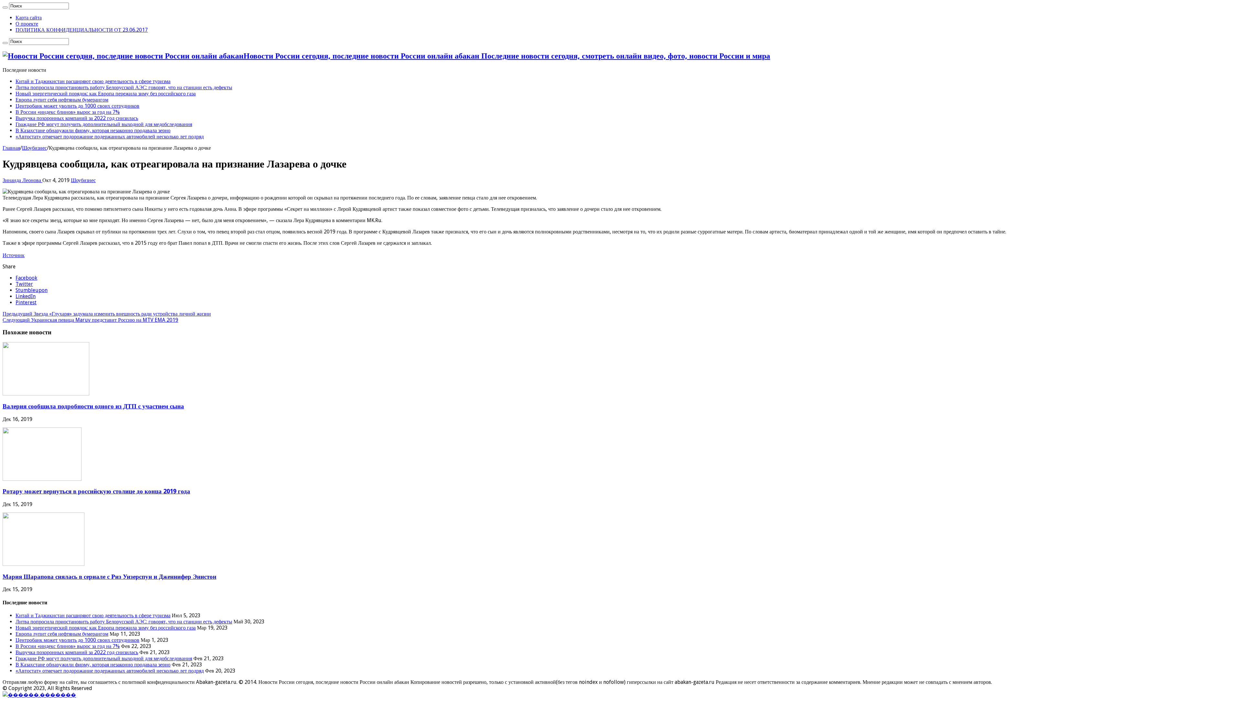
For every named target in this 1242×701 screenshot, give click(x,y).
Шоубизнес (34, 148)
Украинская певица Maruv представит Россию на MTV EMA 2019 (90, 320)
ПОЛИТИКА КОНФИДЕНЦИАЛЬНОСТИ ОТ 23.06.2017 (82, 30)
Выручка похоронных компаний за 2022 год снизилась (77, 118)
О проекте (27, 24)
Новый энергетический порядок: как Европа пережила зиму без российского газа (106, 94)
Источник (14, 255)
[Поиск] (5, 7)
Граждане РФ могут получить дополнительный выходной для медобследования (104, 124)
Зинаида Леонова (22, 180)
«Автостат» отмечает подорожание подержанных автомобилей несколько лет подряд (110, 137)
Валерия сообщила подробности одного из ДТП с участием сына (93, 406)
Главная (11, 148)
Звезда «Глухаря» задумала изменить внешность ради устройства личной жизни (107, 314)
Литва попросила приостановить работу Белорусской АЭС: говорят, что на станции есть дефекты (124, 87)
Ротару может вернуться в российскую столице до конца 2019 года (96, 491)
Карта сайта (29, 18)
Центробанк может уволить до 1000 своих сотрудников (77, 106)
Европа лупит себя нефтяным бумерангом (62, 100)
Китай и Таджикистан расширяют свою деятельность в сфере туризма (93, 81)
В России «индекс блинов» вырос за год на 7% (68, 112)
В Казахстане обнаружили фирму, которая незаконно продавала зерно (93, 130)
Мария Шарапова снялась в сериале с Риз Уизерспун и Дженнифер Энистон (109, 576)
